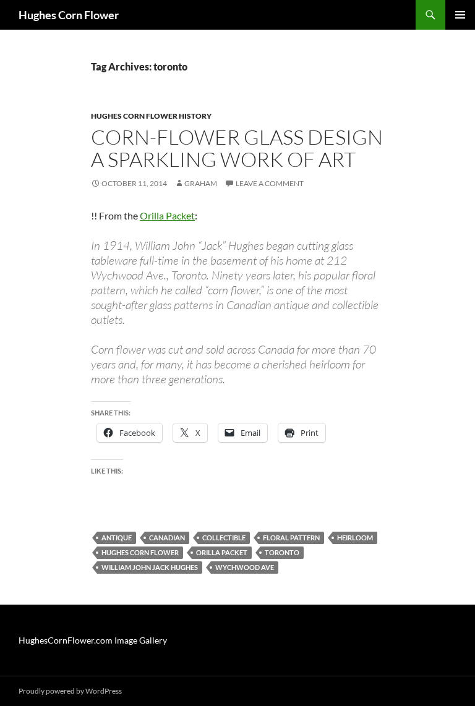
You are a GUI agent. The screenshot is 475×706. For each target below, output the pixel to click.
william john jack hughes (149, 567)
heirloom (355, 538)
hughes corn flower (140, 552)
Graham (200, 183)
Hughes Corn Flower (69, 15)
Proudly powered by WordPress (70, 690)
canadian (167, 538)
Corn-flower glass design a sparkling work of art (237, 148)
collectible (224, 538)
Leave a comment (270, 183)
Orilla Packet (167, 215)
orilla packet (221, 552)
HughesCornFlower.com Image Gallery (93, 640)
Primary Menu (460, 15)
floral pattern (291, 538)
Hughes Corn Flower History (151, 116)
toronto (282, 552)
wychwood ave (244, 567)
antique (116, 538)
